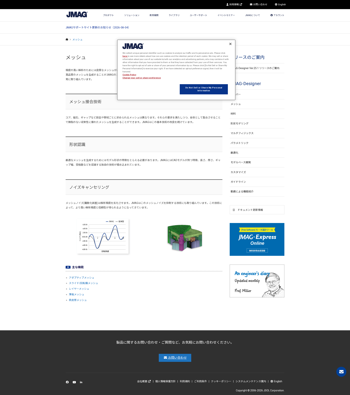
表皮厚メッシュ (78, 300)
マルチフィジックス (242, 133)
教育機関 (154, 15)
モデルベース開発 (241, 162)
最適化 (234, 152)
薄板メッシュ (76, 294)
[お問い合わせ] (341, 372)
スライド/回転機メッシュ (83, 283)
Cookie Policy (129, 74)
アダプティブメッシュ (81, 277)
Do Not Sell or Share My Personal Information (203, 89)
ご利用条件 (200, 381)
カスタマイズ (238, 172)
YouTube (75, 383)
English (282, 4)
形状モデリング (239, 123)
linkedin (82, 383)
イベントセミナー (226, 15)
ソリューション (131, 15)
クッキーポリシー (221, 381)
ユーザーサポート (198, 15)
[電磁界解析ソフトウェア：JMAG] (77, 14)
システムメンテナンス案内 (251, 381)
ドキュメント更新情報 (250, 209)
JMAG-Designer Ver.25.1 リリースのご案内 (255, 68)
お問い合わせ (260, 4)
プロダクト (108, 15)
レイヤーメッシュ (79, 288)
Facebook (68, 383)
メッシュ (236, 104)
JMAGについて (252, 15)
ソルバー (236, 94)
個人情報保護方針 (165, 381)
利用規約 (185, 381)
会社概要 (142, 381)
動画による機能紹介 (242, 191)
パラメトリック (239, 143)
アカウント (278, 15)
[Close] (230, 44)
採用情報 (234, 4)
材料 (233, 113)
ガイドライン (238, 181)
